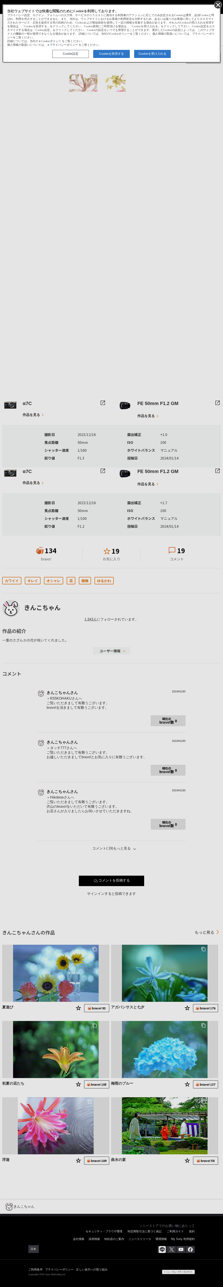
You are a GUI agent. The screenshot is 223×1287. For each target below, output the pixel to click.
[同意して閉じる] (217, 4)
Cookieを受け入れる (152, 53)
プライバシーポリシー (64, 44)
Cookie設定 (70, 53)
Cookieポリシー (51, 41)
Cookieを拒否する (111, 53)
